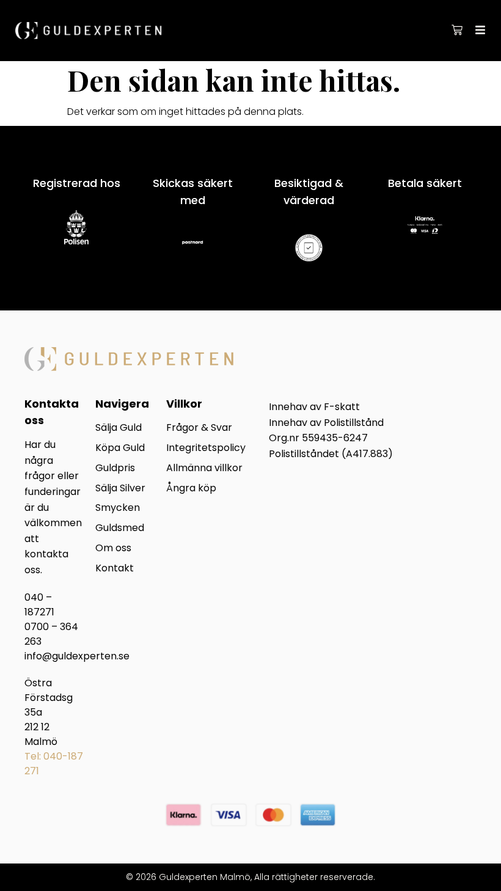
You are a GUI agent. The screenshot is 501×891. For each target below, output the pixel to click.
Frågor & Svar (199, 428)
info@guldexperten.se (77, 656)
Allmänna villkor (204, 468)
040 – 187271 (39, 604)
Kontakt (114, 569)
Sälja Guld (118, 428)
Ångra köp (191, 489)
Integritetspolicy (206, 448)
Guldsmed (119, 528)
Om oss (113, 548)
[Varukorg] (457, 29)
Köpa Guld (120, 448)
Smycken (117, 508)
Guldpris (115, 468)
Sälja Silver (120, 489)
